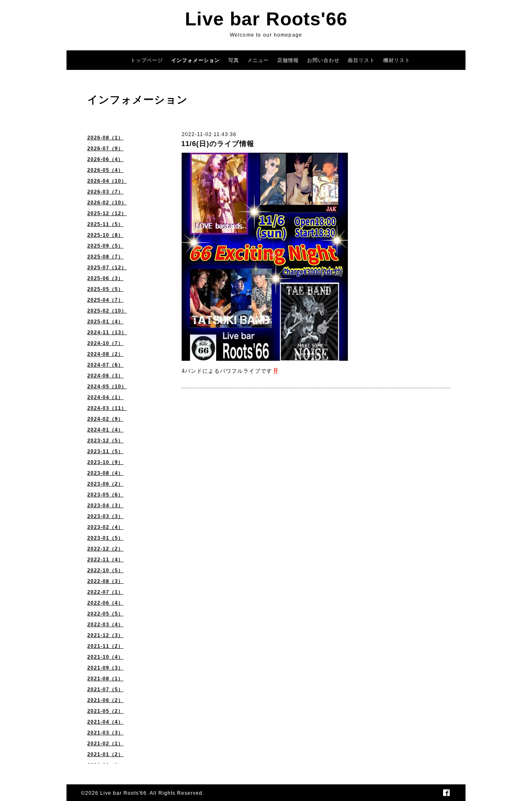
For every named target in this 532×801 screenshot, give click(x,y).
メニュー (258, 60)
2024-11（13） (107, 332)
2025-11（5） (105, 224)
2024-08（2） (105, 354)
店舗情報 (288, 60)
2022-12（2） (105, 549)
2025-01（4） (105, 322)
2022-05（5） (105, 614)
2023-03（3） (105, 516)
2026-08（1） (105, 138)
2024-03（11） (107, 408)
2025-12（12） (107, 213)
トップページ (147, 60)
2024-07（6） (105, 365)
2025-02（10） (107, 311)
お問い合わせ (323, 60)
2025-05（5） (105, 289)
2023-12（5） (105, 441)
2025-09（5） (105, 246)
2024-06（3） (105, 376)
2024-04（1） (105, 397)
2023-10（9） (105, 462)
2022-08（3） (105, 581)
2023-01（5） (105, 538)
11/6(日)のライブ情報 (217, 144)
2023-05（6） (105, 495)
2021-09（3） (105, 668)
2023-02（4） (105, 527)
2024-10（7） (105, 343)
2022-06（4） (105, 603)
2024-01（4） (105, 430)
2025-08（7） (105, 257)
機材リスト (396, 60)
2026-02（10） (107, 203)
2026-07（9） (105, 148)
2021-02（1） (105, 743)
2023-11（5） (105, 451)
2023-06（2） (105, 484)
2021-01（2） (105, 754)
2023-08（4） (105, 473)
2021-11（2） (105, 646)
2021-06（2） (105, 700)
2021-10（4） (105, 657)
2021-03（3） (105, 733)
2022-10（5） (105, 570)
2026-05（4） (105, 170)
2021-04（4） (105, 722)
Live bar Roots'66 (266, 19)
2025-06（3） (105, 278)
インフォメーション (195, 60)
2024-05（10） (107, 386)
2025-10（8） (105, 235)
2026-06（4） (105, 159)
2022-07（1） (105, 592)
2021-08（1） (105, 679)
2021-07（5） (105, 689)
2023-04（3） (105, 505)
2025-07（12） (107, 267)
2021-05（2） (105, 711)
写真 (233, 60)
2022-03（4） (105, 624)
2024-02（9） (105, 419)
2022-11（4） (105, 560)
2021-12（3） (105, 635)
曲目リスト (361, 60)
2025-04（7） (105, 300)
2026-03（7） (105, 192)
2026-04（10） (107, 181)
